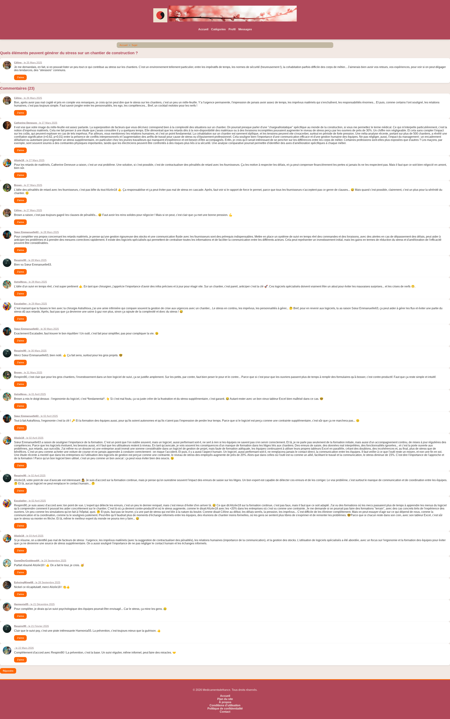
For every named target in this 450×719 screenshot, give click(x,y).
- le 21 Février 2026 (31, 626)
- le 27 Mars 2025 (35, 122)
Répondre (8, 671)
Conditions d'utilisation (225, 705)
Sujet (134, 45)
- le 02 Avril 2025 (36, 416)
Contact (225, 711)
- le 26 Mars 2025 (28, 98)
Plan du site (225, 699)
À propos (225, 702)
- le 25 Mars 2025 (28, 62)
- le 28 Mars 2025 (36, 232)
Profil (232, 29)
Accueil (203, 29)
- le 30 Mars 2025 (36, 328)
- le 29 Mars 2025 (30, 303)
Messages (245, 29)
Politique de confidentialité (225, 708)
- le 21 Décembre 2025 (34, 604)
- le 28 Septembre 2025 (37, 582)
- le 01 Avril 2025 (30, 394)
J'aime (20, 77)
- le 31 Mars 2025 (28, 372)
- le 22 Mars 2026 (24, 647)
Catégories (218, 29)
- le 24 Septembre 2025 (40, 560)
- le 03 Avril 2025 (28, 535)
